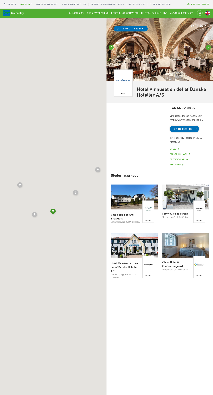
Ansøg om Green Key (181, 13)
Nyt (165, 13)
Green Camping (137, 4)
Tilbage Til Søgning (132, 29)
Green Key (26, 4)
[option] (159, 53)
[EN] (207, 13)
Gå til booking (183, 129)
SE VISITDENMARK (177, 159)
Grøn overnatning (98, 13)
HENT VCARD (175, 164)
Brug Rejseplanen (178, 154)
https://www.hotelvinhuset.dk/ (186, 119)
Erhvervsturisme (151, 13)
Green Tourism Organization (107, 4)
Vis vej (173, 149)
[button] (75, 193)
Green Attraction (160, 4)
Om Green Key (76, 13)
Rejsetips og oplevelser (125, 13)
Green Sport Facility (74, 4)
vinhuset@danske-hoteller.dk (186, 115)
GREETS (12, 4)
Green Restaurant (47, 4)
